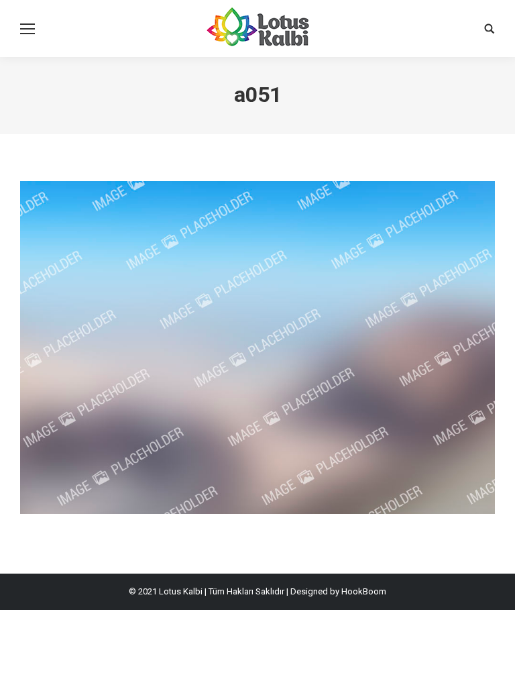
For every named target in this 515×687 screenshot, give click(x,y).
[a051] (257, 347)
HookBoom (363, 591)
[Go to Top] (493, 665)
